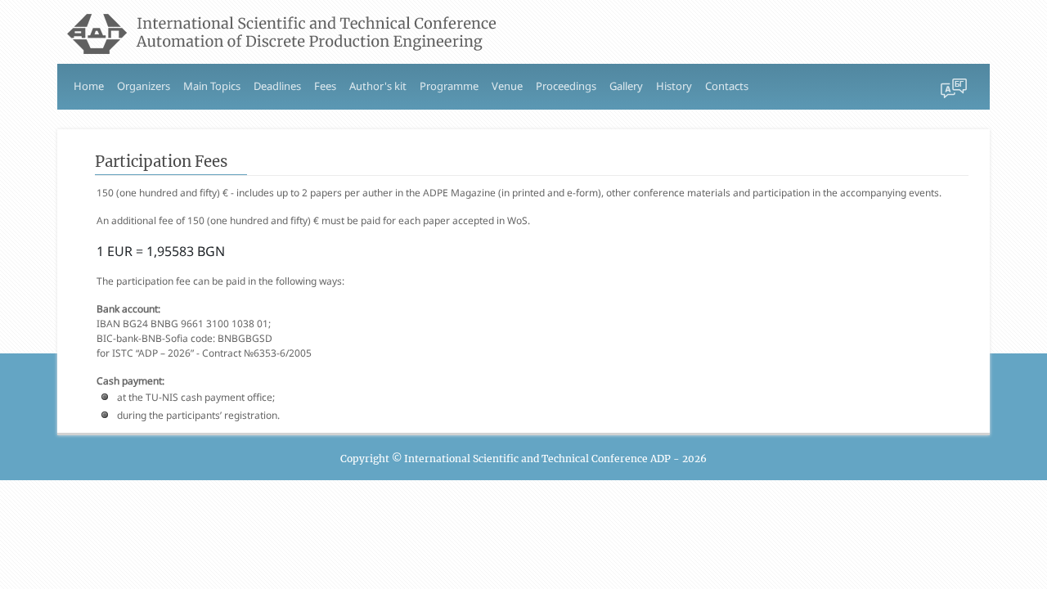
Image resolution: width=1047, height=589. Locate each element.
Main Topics (211, 86)
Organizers (143, 86)
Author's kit (378, 86)
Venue (507, 86)
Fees (325, 86)
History (674, 86)
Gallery (626, 86)
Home (89, 86)
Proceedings (566, 86)
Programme (449, 86)
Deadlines (277, 86)
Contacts (726, 86)
